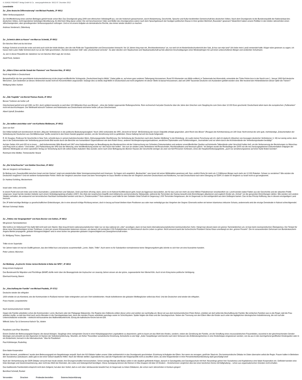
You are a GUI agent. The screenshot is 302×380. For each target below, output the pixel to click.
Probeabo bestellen (44, 377)
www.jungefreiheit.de (43, 2)
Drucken (24, 377)
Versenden (7, 377)
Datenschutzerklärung (71, 377)
